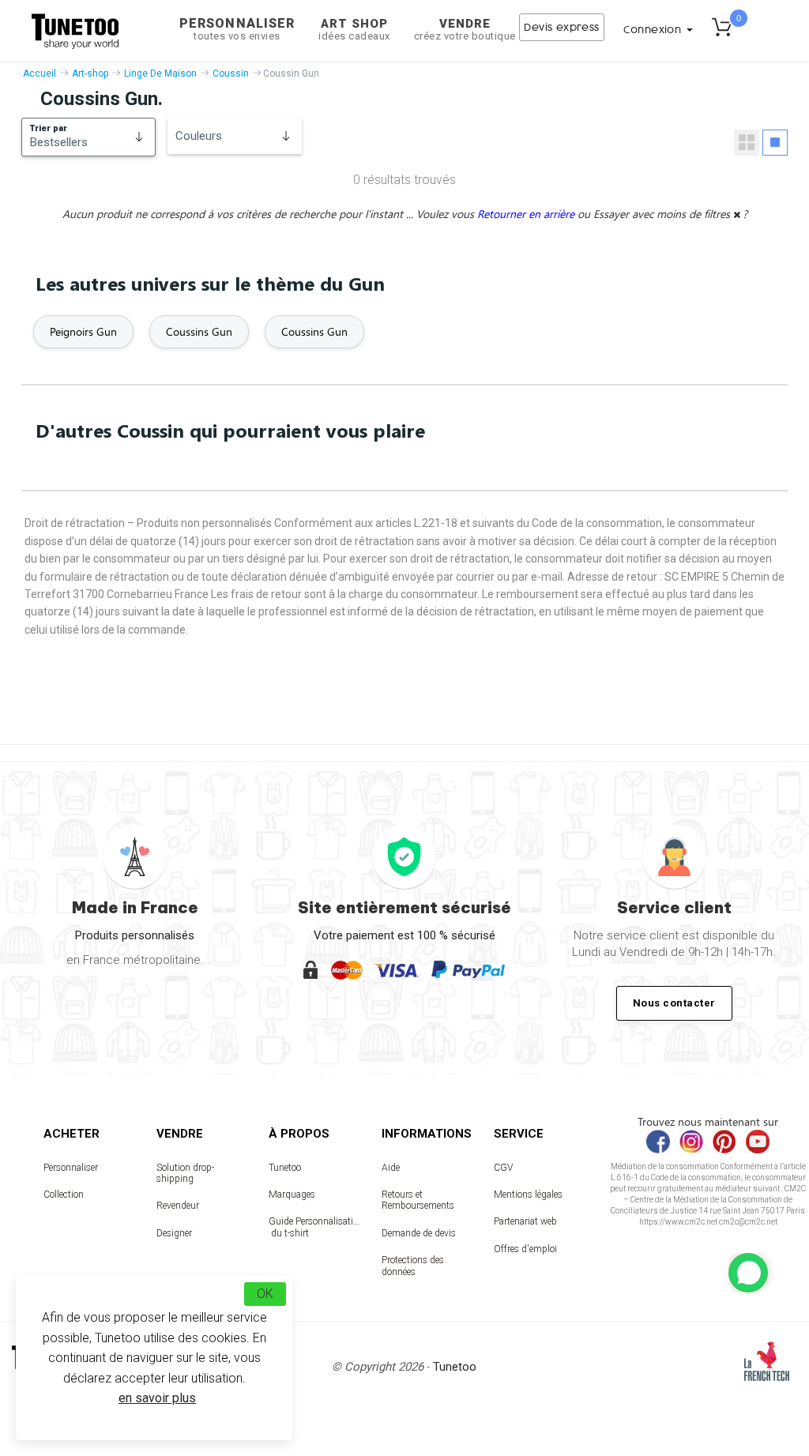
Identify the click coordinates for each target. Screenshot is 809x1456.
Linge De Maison (160, 73)
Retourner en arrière (527, 213)
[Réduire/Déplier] (748, 1272)
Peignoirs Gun (83, 331)
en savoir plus (157, 1397)
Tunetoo (285, 1167)
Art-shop (90, 73)
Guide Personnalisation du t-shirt (314, 1227)
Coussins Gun (199, 331)
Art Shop (354, 29)
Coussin (231, 73)
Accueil (39, 73)
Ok (265, 1293)
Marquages (292, 1194)
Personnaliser (237, 29)
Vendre (465, 29)
